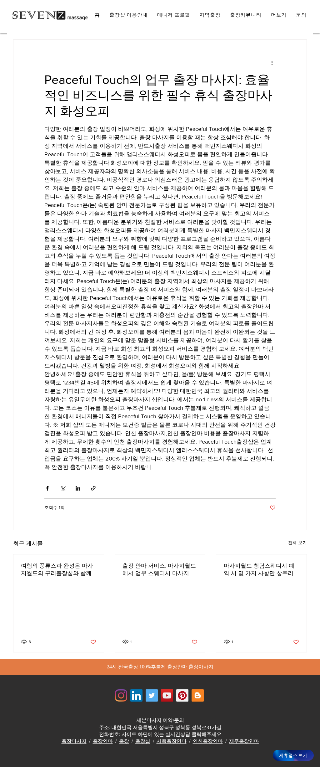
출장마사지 (74, 741)
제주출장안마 (244, 741)
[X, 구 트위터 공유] (63, 488)
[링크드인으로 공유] (78, 488)
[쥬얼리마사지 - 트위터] (152, 695)
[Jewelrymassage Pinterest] (182, 695)
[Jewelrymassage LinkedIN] (136, 695)
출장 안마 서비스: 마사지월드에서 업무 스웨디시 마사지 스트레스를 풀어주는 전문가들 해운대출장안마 (159, 570)
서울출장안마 (172, 741)
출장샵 (142, 741)
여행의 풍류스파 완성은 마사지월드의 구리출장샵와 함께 (57, 569)
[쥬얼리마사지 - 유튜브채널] (167, 695)
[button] (279, 15)
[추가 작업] (272, 62)
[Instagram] (121, 695)
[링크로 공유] (93, 488)
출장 (124, 741)
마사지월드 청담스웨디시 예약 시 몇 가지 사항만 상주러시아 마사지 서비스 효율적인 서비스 (260, 570)
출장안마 (103, 741)
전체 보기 (297, 542)
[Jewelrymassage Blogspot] (198, 695)
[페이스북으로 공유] (47, 488)
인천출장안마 (208, 741)
